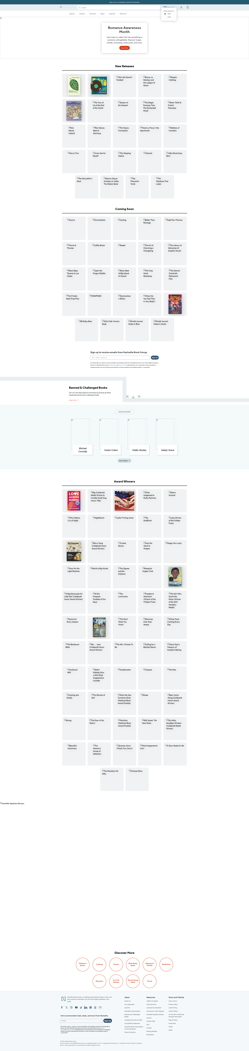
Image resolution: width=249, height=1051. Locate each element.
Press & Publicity (129, 1032)
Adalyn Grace (167, 450)
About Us (123, 14)
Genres (72, 14)
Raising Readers (151, 1031)
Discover (93, 14)
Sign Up (155, 357)
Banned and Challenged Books (132, 1015)
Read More (124, 48)
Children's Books (83, 964)
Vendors (149, 1028)
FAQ (147, 1024)
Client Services (151, 1004)
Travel (149, 981)
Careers (148, 1018)
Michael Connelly (82, 450)
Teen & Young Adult (133, 981)
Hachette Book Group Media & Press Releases (133, 1028)
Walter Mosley (139, 450)
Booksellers (150, 1034)
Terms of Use (173, 1001)
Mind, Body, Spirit (132, 964)
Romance (99, 981)
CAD (169, 17)
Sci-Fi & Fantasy (116, 981)
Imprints (112, 14)
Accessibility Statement (132, 1023)
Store (102, 14)
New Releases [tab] (124, 66)
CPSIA (171, 1027)
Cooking (99, 964)
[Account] (181, 7)
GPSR (170, 1030)
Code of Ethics (173, 1011)
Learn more (72, 400)
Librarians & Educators (153, 1008)
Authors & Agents (152, 1001)
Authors (82, 14)
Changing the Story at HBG (133, 1020)
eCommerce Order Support (155, 1011)
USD (169, 14)
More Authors (123, 461)
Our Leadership (129, 1004)
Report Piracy (173, 1020)
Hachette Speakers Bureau (155, 1014)
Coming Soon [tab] (124, 209)
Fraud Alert (172, 1023)
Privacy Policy (173, 1004)
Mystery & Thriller (150, 964)
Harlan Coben (111, 450)
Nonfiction (166, 964)
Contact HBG (150, 1021)
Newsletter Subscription (132, 1011)
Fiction (116, 964)
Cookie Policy (173, 1008)
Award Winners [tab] (124, 481)
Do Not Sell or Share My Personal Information (176, 1015)
